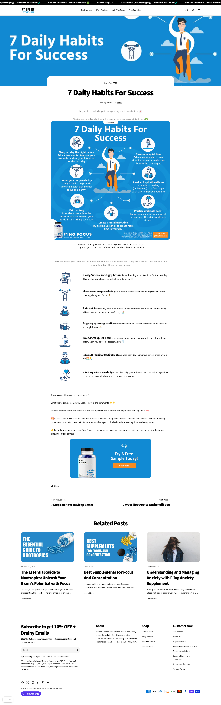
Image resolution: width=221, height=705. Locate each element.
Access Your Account (181, 664)
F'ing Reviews (147, 636)
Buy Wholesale (179, 641)
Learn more (26, 598)
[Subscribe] (77, 650)
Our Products (147, 631)
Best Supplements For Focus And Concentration (108, 575)
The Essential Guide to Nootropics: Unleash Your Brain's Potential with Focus (45, 577)
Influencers (178, 631)
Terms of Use (51, 656)
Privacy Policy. (63, 656)
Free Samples (147, 646)
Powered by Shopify (53, 688)
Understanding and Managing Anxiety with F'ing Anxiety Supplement (173, 577)
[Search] (186, 10)
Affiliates (177, 636)
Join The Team (148, 641)
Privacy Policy (179, 669)
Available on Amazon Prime (185, 646)
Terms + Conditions (181, 651)
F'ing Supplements (35, 688)
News (119, 102)
